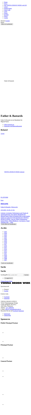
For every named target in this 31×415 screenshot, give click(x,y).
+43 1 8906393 (10, 307)
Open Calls (7, 10)
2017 (5, 244)
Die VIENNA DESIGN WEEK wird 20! (15, 5)
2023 (5, 235)
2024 (5, 233)
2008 (5, 258)
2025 (5, 231)
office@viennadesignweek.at (13, 309)
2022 (5, 236)
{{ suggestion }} (8, 278)
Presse (6, 13)
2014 (5, 249)
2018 (5, 242)
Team (5, 11)
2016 (5, 246)
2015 (5, 247)
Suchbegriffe (4, 275)
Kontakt (6, 14)
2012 (5, 252)
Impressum (7, 314)
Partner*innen (8, 8)
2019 (5, 241)
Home (5, 2)
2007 (5, 260)
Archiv (6, 18)
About (6, 7)
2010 (5, 255)
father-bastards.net (9, 124)
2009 (5, 257)
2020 (5, 239)
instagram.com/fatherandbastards (13, 126)
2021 (5, 238)
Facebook (15, 311)
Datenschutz (7, 315)
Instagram (21, 311)
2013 (5, 250)
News (5, 3)
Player (6, 16)
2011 (5, 253)
